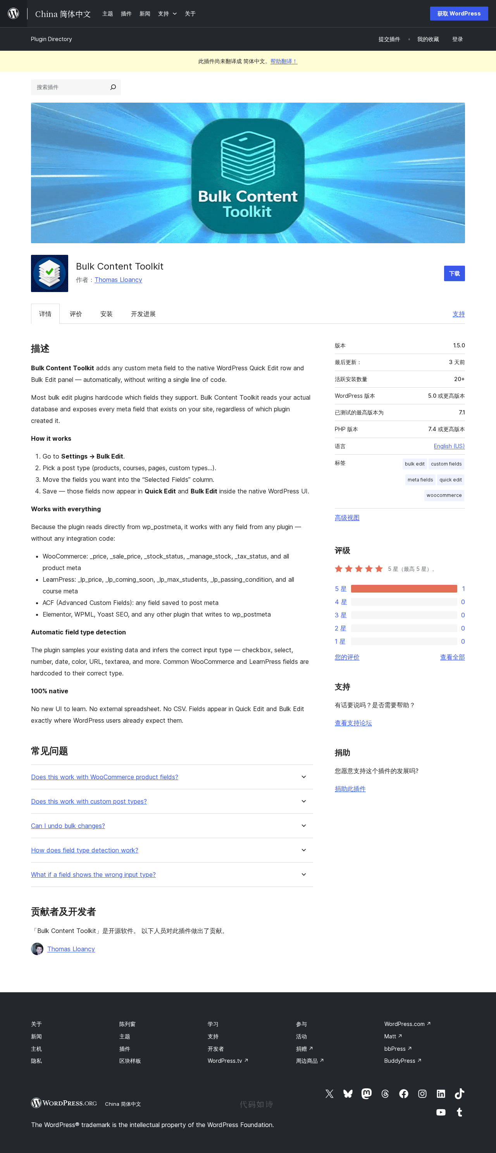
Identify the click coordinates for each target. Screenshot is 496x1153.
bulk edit (415, 464)
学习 (213, 1024)
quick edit (450, 480)
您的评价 (347, 657)
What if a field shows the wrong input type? (93, 874)
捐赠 (304, 1048)
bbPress (398, 1048)
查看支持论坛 (353, 723)
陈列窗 (127, 1024)
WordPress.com (407, 1024)
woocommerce (444, 495)
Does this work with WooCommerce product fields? (104, 777)
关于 (36, 1024)
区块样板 (130, 1060)
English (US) (449, 446)
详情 (45, 314)
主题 (124, 1036)
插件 (124, 1048)
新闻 (36, 1036)
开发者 (216, 1048)
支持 (459, 314)
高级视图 (347, 517)
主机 (36, 1048)
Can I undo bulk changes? (68, 826)
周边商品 (310, 1060)
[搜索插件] (113, 87)
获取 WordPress (459, 13)
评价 (76, 314)
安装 (106, 314)
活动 (301, 1036)
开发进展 (143, 314)
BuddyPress (403, 1060)
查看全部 (452, 657)
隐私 (36, 1060)
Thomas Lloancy (118, 280)
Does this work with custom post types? (89, 801)
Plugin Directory (51, 39)
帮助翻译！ (284, 61)
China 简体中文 (123, 1104)
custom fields (446, 464)
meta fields (420, 480)
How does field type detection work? (84, 850)
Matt (393, 1036)
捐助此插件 (350, 788)
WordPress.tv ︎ (228, 1060)
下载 (454, 273)
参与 (301, 1024)
